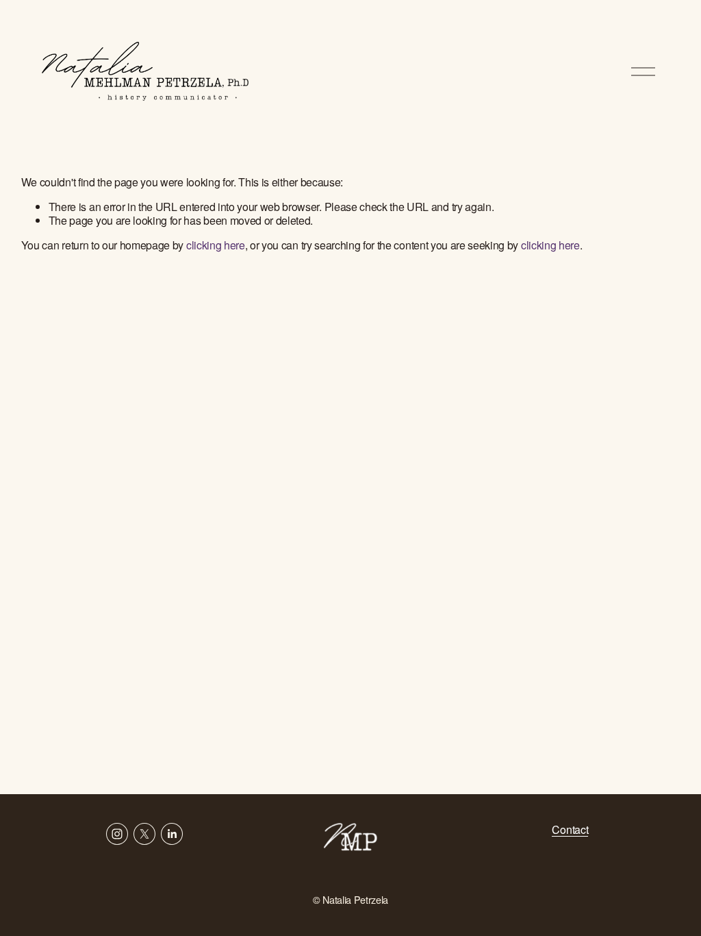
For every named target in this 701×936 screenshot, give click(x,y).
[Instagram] (117, 834)
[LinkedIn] (172, 834)
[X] (144, 834)
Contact (570, 830)
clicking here (215, 245)
